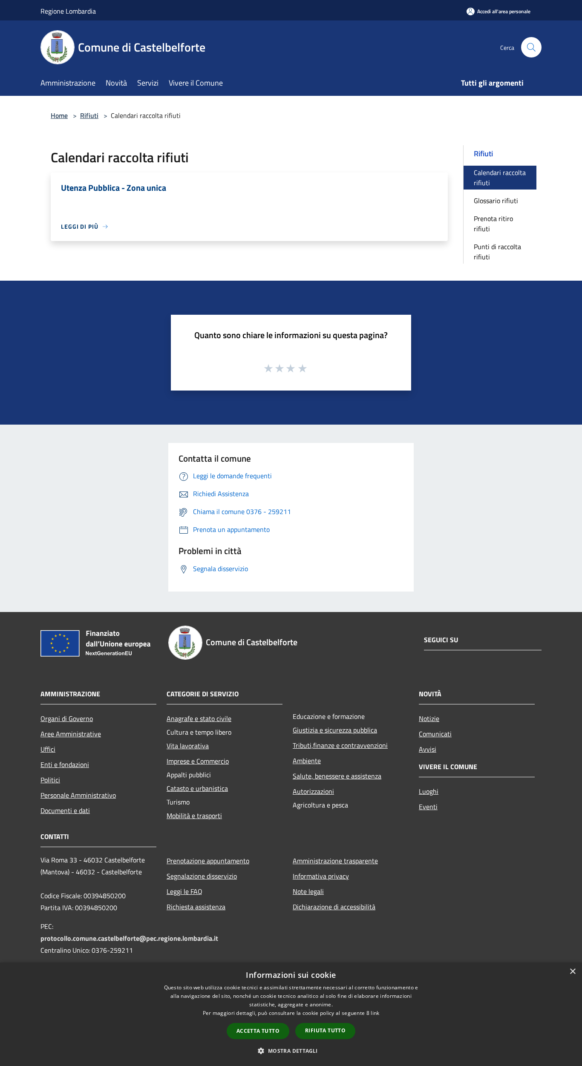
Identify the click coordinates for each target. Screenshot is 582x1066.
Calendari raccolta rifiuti (500, 177)
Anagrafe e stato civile (199, 718)
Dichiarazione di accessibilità (334, 907)
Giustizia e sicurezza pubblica (335, 730)
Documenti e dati (65, 810)
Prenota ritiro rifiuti (493, 223)
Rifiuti (89, 115)
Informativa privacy (321, 876)
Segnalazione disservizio (202, 876)
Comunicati (435, 734)
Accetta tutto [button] (257, 1030)
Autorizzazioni (313, 791)
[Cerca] (531, 47)
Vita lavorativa (188, 746)
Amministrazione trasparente (335, 861)
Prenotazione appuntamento (208, 861)
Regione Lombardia (68, 11)
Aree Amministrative (70, 734)
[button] (290, 1051)
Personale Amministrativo (78, 795)
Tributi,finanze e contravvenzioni (340, 745)
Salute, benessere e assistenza (337, 776)
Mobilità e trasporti (194, 815)
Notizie (429, 718)
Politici (50, 780)
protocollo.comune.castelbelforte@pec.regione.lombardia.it (129, 938)
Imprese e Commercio (198, 761)
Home (59, 115)
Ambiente (307, 761)
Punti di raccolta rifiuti (497, 251)
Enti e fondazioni (64, 764)
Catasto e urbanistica (197, 788)
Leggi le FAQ (184, 891)
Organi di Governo (66, 718)
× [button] (572, 971)
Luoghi (428, 791)
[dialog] (291, 1014)
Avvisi (427, 749)
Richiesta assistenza (196, 907)
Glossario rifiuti (496, 200)
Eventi (428, 807)
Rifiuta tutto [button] (325, 1030)
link (375, 1013)
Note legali (308, 891)
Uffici (47, 749)
